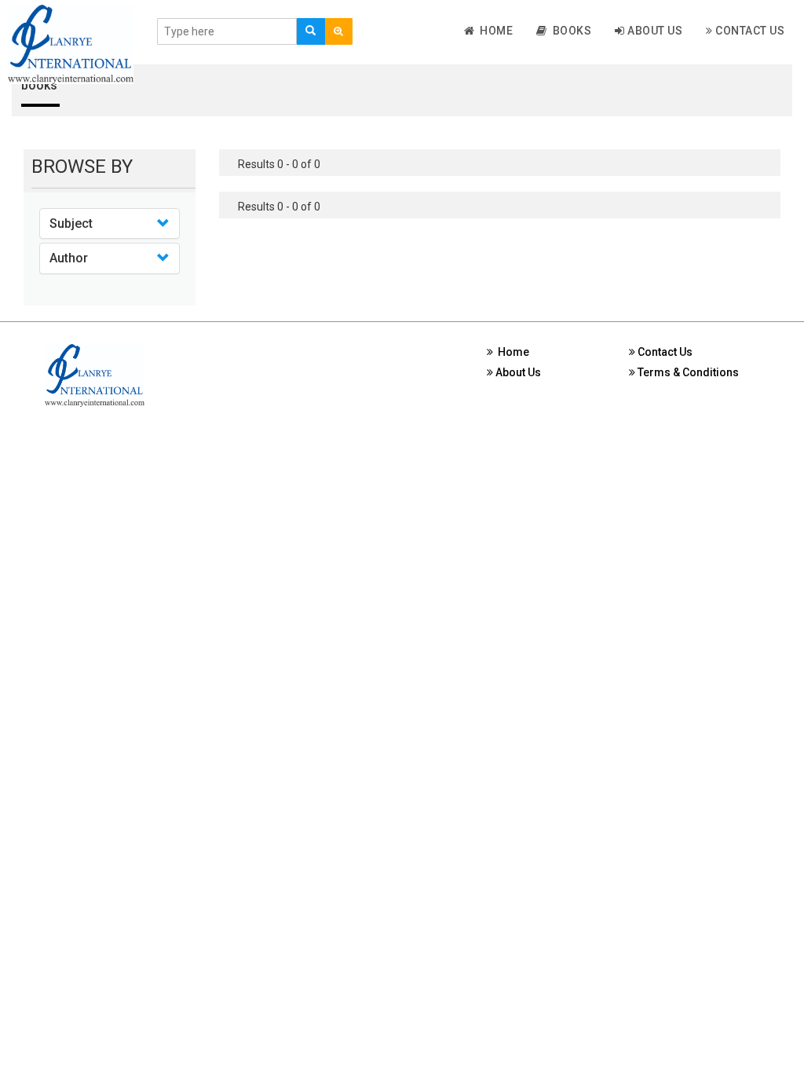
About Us (654, 30)
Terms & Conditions (687, 372)
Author (68, 258)
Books (569, 30)
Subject (71, 223)
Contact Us (749, 30)
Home (493, 30)
